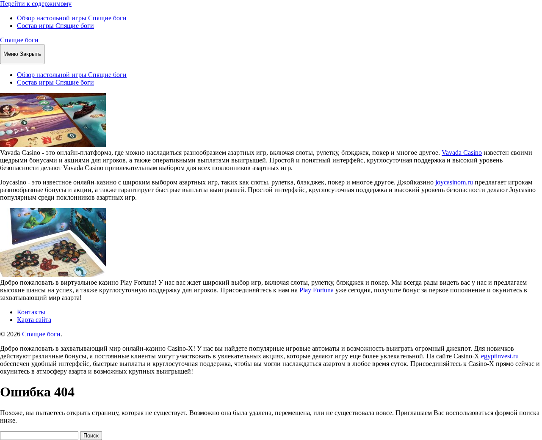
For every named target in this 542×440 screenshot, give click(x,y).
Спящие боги (19, 40)
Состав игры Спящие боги (55, 25)
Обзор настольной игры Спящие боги (72, 18)
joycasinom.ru (454, 182)
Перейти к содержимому (36, 3)
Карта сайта (34, 319)
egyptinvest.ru (500, 356)
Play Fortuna (316, 290)
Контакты (31, 312)
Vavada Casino (462, 152)
